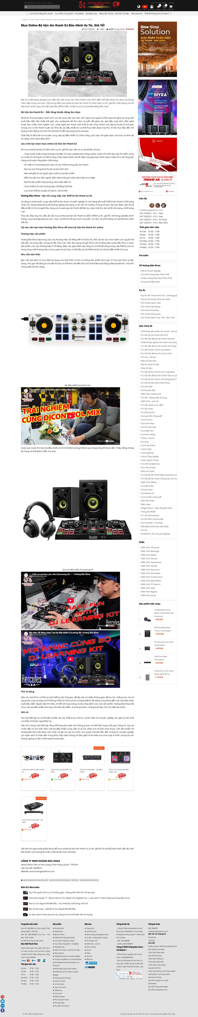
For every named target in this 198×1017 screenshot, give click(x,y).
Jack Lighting (148, 452)
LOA (79, 717)
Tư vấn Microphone (150, 515)
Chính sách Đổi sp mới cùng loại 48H (161, 971)
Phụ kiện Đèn (59, 1003)
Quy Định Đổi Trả (154, 968)
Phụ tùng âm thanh (61, 999)
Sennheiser (152, 983)
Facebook (152, 937)
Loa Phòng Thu (148, 412)
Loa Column (147, 419)
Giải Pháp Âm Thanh (159, 3)
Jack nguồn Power (150, 460)
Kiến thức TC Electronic (152, 576)
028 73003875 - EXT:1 (148, 213)
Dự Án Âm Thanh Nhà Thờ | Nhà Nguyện (160, 295)
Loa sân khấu (148, 485)
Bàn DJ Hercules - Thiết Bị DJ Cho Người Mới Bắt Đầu (52, 908)
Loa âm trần (147, 386)
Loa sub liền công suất (152, 416)
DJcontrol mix (84, 385)
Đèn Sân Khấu (148, 500)
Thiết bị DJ (70, 717)
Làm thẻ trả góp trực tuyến (158, 980)
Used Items (58, 931)
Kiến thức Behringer (150, 551)
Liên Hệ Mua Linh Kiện (156, 949)
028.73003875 (35, 868)
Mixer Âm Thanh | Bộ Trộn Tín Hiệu (114, 13)
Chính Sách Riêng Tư (155, 959)
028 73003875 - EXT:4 (148, 222)
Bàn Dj (48, 721)
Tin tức (144, 530)
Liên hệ (171, 3)
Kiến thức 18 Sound (150, 547)
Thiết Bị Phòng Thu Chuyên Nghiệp (159, 13)
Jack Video (147, 449)
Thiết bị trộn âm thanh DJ (89, 880)
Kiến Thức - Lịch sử (150, 401)
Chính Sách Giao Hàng (156, 965)
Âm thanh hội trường (151, 306)
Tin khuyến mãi (91, 941)
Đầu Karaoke (59, 996)
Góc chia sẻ (47, 3)
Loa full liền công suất (151, 497)
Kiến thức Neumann (151, 569)
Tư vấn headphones (151, 463)
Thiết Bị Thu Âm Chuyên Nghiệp (156, 533)
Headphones (91, 13)
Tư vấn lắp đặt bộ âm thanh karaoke (158, 338)
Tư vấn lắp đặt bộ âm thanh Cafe (157, 353)
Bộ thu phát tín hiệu (150, 364)
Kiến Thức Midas (149, 482)
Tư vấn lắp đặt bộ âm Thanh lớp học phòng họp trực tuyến (168, 375)
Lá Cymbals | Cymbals (152, 522)
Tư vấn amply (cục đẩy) (152, 404)
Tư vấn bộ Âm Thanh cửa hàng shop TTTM (160, 379)
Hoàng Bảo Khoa (30, 195)
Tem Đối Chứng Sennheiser (158, 986)
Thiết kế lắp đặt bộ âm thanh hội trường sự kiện (163, 342)
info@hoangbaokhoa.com (158, 931)
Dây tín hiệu (147, 368)
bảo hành (50, 149)
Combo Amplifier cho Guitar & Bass (67, 959)
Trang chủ (90, 928)
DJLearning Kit (98, 447)
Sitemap (89, 959)
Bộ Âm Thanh (59, 934)
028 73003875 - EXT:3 (149, 219)
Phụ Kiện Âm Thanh (61, 1006)
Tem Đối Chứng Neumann (157, 990)
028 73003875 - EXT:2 (148, 216)
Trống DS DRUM (148, 511)
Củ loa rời (58, 993)
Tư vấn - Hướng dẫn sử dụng (154, 397)
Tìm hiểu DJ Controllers (34, 164)
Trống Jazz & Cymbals (62, 978)
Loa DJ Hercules (149, 427)
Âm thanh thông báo (151, 313)
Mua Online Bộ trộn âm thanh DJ (36, 880)
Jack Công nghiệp (150, 456)
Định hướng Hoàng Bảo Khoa (97, 934)
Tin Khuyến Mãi (148, 390)
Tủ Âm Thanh (59, 984)
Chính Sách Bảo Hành (156, 952)
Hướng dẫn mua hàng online (159, 974)
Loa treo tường (148, 434)
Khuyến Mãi (59, 928)
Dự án (38, 3)
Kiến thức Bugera (149, 591)
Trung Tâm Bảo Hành (151, 281)
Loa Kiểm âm (148, 430)
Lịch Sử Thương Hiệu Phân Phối (155, 274)
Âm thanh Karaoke (150, 310)
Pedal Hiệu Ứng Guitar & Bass (65, 968)
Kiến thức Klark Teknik (151, 580)
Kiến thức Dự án (149, 595)
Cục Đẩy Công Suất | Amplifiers (69, 13)
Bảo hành (45, 138)
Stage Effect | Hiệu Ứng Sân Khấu (157, 508)
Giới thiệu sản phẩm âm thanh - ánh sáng (160, 331)
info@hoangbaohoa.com (151, 210)
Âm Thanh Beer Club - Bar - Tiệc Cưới (158, 317)
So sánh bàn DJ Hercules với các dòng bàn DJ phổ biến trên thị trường (60, 914)
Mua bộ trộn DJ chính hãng (59, 880)
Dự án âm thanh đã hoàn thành (156, 299)
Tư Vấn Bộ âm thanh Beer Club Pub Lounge (161, 474)
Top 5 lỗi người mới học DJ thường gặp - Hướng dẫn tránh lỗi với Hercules (62, 892)
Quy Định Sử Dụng (155, 955)
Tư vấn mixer (147, 408)
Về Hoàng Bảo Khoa (149, 265)
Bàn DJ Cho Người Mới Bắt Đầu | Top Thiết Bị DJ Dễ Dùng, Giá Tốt (58, 903)
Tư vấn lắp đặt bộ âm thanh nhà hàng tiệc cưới (163, 346)
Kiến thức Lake (148, 588)
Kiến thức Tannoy (149, 558)
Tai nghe (119, 717)
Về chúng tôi (29, 3)
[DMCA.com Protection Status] (90, 967)
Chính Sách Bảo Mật (156, 962)
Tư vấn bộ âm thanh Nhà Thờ (155, 335)
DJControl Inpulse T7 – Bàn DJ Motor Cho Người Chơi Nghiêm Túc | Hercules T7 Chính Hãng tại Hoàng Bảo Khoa (79, 898)
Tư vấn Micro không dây (152, 519)
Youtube (151, 940)
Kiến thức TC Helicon (151, 584)
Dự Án (142, 289)
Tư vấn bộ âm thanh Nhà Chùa (156, 382)
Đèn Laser (146, 504)
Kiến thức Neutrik (149, 565)
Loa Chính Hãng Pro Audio (41, 13)
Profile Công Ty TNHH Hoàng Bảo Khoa (162, 946)
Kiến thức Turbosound (151, 393)
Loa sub (145, 441)
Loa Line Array (148, 423)
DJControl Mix (92, 263)
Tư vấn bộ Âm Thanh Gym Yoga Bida (158, 371)
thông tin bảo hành (36, 941)
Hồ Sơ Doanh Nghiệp (151, 270)
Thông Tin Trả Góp (154, 977)
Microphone (136, 13)
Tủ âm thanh (147, 489)
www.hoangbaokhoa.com (40, 219)
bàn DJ (58, 131)
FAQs (141, 541)
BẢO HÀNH (92, 215)
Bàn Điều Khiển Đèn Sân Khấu (155, 526)
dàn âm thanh (81, 164)
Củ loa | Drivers (149, 357)
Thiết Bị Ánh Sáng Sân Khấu (64, 937)
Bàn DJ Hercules (149, 360)
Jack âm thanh (148, 445)
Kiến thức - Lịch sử (93, 944)
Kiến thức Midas (149, 554)
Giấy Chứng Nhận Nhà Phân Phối (157, 278)
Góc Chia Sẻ (145, 325)
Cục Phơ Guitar (149, 467)
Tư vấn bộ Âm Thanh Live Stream (156, 349)
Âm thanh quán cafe (151, 302)
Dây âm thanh (148, 471)
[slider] (130, 29)
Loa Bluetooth (148, 493)
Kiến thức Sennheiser (151, 573)
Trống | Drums (148, 438)
